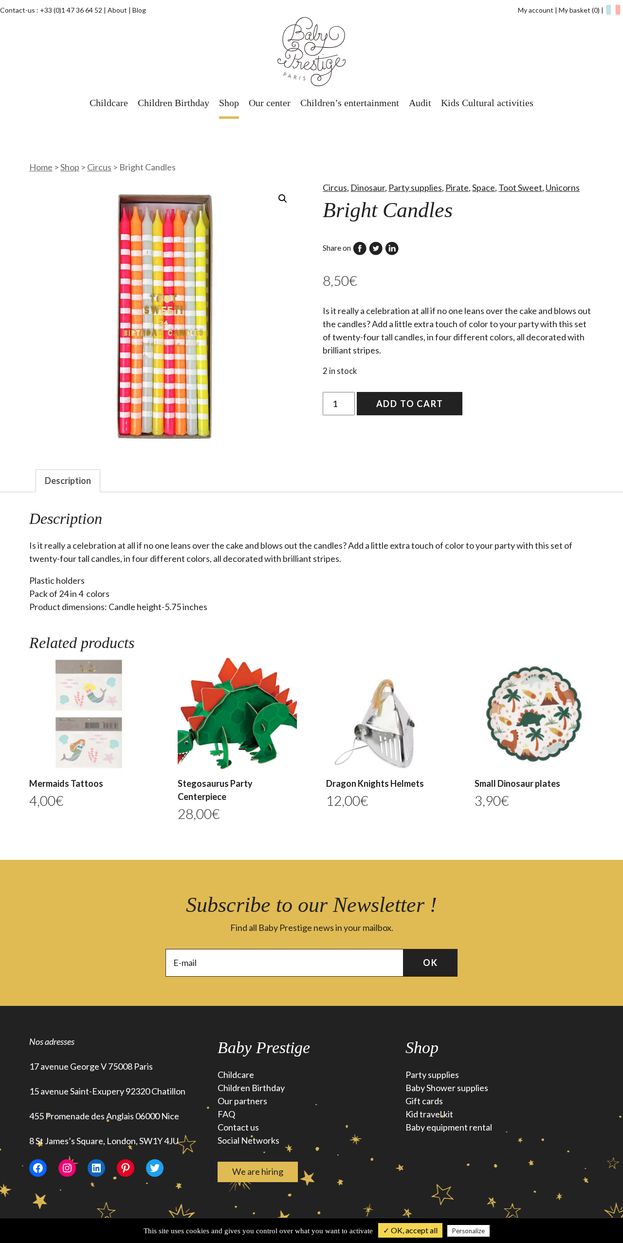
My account (535, 10)
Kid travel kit (429, 1114)
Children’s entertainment (349, 102)
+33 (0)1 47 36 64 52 (71, 10)
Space (483, 187)
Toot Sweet (520, 187)
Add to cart (409, 403)
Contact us (238, 1127)
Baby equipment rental (448, 1127)
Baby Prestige (264, 1048)
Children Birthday (173, 102)
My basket (579, 10)
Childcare (109, 102)
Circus (99, 167)
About (117, 10)
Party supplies (415, 187)
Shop (229, 102)
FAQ (226, 1114)
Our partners (242, 1100)
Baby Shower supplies (446, 1087)
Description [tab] (68, 480)
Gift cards (424, 1100)
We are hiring (257, 1171)
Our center (270, 102)
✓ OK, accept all (410, 1230)
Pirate (457, 187)
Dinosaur (367, 187)
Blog (139, 10)
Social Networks (248, 1140)
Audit (420, 102)
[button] (283, 198)
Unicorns (563, 187)
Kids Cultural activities (487, 102)
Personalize (468, 1231)
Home (41, 167)
